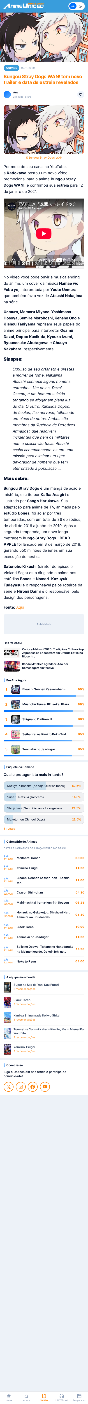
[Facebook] (33, 1087)
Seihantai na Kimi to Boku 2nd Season (44, 734)
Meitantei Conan (28, 858)
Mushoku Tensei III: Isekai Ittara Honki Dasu (45, 704)
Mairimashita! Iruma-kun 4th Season (43, 902)
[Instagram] (21, 1087)
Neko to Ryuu (26, 961)
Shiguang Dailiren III (37, 719)
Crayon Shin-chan (30, 892)
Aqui (20, 607)
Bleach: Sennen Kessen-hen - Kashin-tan (43, 689)
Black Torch (25, 927)
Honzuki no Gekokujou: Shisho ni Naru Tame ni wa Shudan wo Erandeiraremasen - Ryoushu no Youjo (44, 915)
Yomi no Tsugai (27, 868)
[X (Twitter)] (9, 1087)
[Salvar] (80, 94)
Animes (11, 67)
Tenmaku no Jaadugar (38, 749)
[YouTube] (45, 1087)
